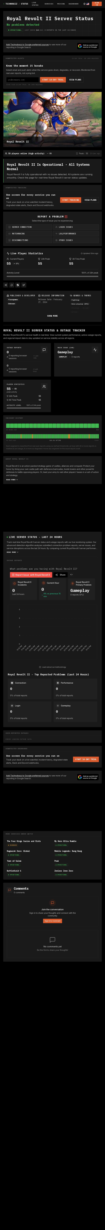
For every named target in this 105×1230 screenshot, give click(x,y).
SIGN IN (97, 4)
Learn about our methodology (54, 667)
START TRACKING (70, 200)
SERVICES (49, 4)
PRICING (61, 4)
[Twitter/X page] (23, 285)
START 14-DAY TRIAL (53, 80)
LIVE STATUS (35, 4)
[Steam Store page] (17, 285)
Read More (10, 480)
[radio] (29, 227)
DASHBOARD (73, 4)
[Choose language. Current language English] (86, 3)
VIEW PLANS (75, 80)
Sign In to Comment (52, 921)
